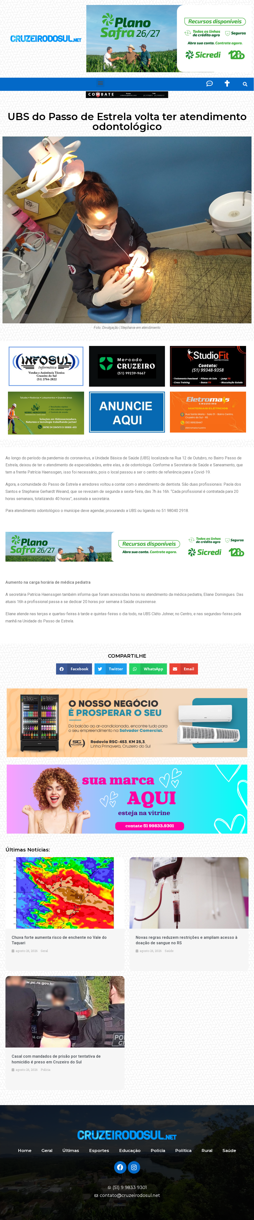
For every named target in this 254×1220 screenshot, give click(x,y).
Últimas (71, 1150)
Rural (207, 1150)
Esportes (99, 1150)
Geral (47, 1150)
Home (25, 1150)
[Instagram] (134, 1167)
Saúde (229, 1150)
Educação (130, 1150)
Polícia (158, 1150)
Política (183, 1150)
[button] (100, 83)
